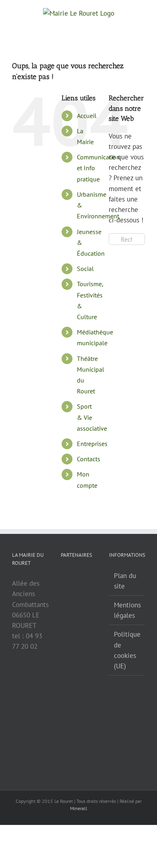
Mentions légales (127, 610)
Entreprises (92, 444)
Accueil (87, 116)
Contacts (88, 459)
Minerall (78, 808)
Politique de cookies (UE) (127, 650)
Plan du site (125, 581)
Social (85, 269)
